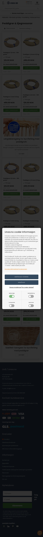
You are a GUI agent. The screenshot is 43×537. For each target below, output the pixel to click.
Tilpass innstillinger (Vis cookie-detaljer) (21, 287)
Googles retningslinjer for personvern (16, 269)
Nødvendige (12, 293)
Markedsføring (31, 293)
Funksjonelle (12, 302)
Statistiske (31, 302)
